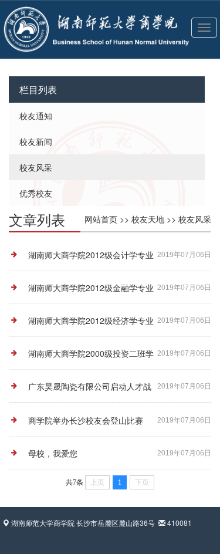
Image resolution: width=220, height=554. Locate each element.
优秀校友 (35, 193)
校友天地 (147, 219)
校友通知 (35, 115)
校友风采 (35, 167)
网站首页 (100, 219)
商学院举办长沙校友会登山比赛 (85, 420)
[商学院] (34, 14)
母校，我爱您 (52, 453)
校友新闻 (35, 141)
